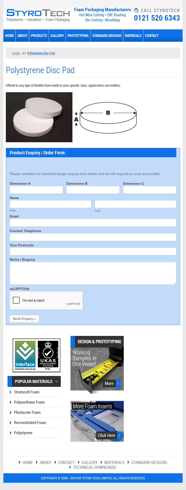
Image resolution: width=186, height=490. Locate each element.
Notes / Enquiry (22, 259)
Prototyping (78, 35)
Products (39, 35)
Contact (151, 35)
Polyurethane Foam (29, 402)
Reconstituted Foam (30, 422)
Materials (133, 35)
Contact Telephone (25, 231)
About (22, 35)
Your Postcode (22, 245)
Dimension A (20, 183)
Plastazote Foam (27, 412)
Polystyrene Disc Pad (41, 53)
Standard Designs (106, 35)
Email (14, 216)
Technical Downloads (94, 467)
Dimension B (76, 183)
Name (14, 198)
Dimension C (133, 183)
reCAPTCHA (19, 289)
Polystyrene (23, 432)
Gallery (57, 35)
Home (9, 35)
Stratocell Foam (26, 392)
